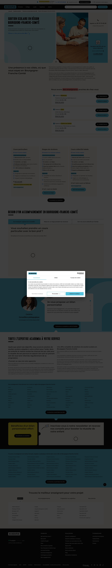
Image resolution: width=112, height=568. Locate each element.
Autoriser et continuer (75, 293)
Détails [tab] (56, 277)
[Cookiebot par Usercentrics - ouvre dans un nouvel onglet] (78, 273)
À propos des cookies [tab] (75, 277)
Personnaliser (55, 293)
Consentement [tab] (36, 277)
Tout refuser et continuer (37, 293)
